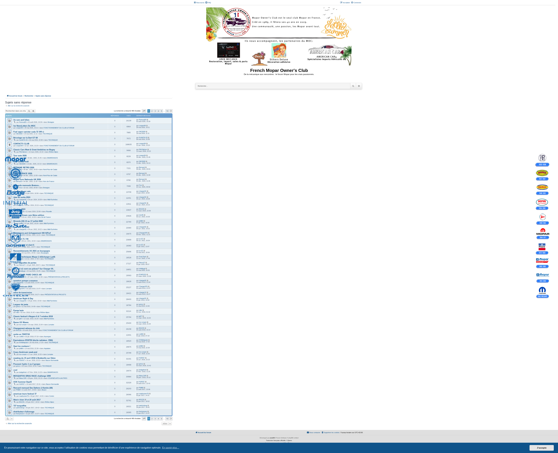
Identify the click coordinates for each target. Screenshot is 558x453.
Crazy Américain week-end (25, 352)
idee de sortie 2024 (21, 197)
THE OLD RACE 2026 (22, 173)
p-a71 (18, 241)
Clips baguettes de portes (24, 263)
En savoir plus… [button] (170, 447)
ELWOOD (22, 277)
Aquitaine (47, 348)
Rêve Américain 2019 (22, 287)
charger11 (19, 294)
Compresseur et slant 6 (23, 245)
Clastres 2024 (19, 209)
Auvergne (47, 336)
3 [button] (155, 111)
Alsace (44, 390)
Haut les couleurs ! (21, 346)
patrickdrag (20, 408)
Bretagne (51, 122)
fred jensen (20, 414)
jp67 (20, 319)
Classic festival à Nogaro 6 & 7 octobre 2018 (33, 316)
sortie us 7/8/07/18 (21, 334)
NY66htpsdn (23, 342)
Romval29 (22, 122)
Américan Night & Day (23, 298)
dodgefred (22, 372)
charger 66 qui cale (22, 191)
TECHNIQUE (47, 134)
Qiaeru (289, 440)
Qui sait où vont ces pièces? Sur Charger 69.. (33, 269)
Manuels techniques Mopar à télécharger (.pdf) (34, 257)
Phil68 (18, 390)
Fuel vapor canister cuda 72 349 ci (28, 132)
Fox (20, 188)
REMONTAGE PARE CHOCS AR (27, 275)
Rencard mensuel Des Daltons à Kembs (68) (33, 388)
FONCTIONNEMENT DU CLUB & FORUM (59, 128)
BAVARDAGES (52, 158)
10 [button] (167, 111)
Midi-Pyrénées (52, 199)
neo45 (18, 217)
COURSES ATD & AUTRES (57, 378)
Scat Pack (19, 259)
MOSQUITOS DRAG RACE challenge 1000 (32, 376)
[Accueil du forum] (279, 36)
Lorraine (49, 288)
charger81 (19, 193)
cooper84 (19, 128)
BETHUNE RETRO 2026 (23, 167)
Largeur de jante (20, 304)
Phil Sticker (23, 152)
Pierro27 (22, 265)
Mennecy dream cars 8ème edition (28, 215)
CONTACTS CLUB (21, 144)
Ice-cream (22, 324)
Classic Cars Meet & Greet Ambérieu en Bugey (34, 150)
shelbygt (22, 271)
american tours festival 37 (24, 394)
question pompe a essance (25, 281)
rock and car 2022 (21, 227)
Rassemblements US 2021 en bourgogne (31, 251)
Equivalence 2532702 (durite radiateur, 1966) (33, 340)
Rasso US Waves (20, 322)
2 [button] (151, 111)
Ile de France (46, 217)
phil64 (21, 223)
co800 (21, 336)
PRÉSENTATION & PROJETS (58, 277)
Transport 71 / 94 (20, 239)
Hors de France (48, 181)
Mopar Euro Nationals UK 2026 (27, 179)
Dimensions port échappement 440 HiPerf (32, 233)
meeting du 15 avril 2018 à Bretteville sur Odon (34, 358)
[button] (144, 111)
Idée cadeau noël (21, 161)
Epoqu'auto (18, 310)
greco (18, 306)
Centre (51, 396)
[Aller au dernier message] (148, 120)
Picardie (49, 211)
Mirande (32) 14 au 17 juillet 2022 (28, 221)
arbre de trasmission (22, 292)
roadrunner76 (24, 396)
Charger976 (20, 235)
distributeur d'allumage (23, 412)
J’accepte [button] (542, 448)
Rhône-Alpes (53, 152)
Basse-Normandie (52, 360)
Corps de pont (19, 203)
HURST (22, 360)
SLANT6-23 (23, 140)
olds (17, 312)
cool (15, 370)
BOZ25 (21, 211)
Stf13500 (19, 134)
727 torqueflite (19, 406)
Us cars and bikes (21, 120)
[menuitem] (208, 2)
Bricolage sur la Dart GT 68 (25, 138)
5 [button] (161, 111)
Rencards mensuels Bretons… (27, 185)
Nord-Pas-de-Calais (50, 169)
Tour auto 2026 (20, 156)
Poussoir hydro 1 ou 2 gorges (26, 364)
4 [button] (158, 111)
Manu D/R (22, 378)
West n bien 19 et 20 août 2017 (27, 400)
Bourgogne (45, 253)
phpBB (272, 438)
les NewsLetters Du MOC (24, 126)
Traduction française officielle (276, 440)
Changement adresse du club (26, 328)
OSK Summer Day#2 (22, 382)
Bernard (19, 169)
